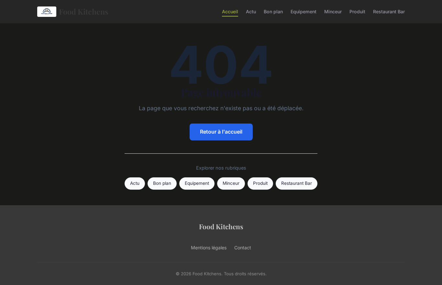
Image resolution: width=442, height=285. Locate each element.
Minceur (333, 11)
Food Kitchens (83, 11)
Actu (251, 11)
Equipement (303, 11)
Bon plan (273, 11)
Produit (357, 11)
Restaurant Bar (389, 11)
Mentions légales (209, 247)
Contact (242, 247)
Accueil (230, 11)
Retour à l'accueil (221, 131)
